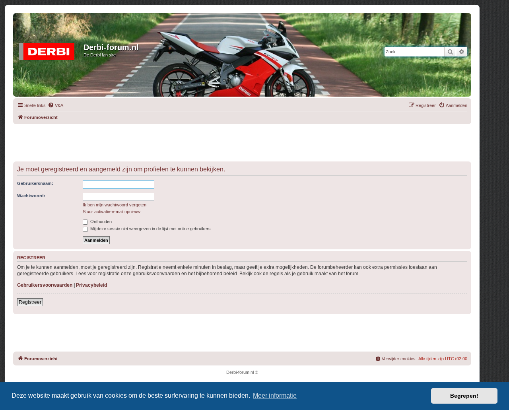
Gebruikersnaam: (35, 183)
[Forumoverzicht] (49, 49)
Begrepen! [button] (464, 396)
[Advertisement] (242, 142)
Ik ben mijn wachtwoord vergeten (114, 204)
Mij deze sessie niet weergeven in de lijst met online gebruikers (150, 228)
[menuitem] (55, 105)
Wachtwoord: (31, 195)
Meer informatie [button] (275, 395)
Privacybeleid (91, 285)
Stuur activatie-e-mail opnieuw (111, 211)
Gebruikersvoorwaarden (44, 285)
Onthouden (100, 221)
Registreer (30, 302)
